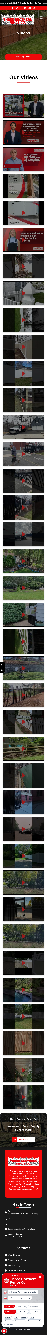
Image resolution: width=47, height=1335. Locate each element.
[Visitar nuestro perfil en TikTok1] (34, 8)
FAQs (15, 1317)
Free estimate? (19, 1321)
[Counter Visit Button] (2, 670)
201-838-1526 (9, 1306)
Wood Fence (14, 1254)
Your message (8, 1324)
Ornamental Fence (17, 1260)
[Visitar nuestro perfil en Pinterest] (25, 8)
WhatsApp (11, 1311)
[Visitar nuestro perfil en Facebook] (12, 8)
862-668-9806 (34, 1306)
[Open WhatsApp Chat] (2, 665)
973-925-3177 (21, 1306)
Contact (23, 1317)
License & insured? (34, 1321)
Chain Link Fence (16, 1270)
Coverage (8, 1321)
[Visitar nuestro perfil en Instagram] (21, 8)
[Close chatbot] (39, 1277)
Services (7, 1317)
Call (36, 1311)
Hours (32, 1317)
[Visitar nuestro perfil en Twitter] (17, 8)
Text (23, 1311)
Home (18, 57)
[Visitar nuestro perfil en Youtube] (29, 8)
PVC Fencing (14, 1265)
